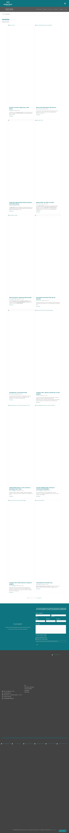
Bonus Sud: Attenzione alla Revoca (46, 107)
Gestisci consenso (62, 830)
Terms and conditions (28, 688)
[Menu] (65, 3)
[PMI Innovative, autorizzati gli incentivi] (21, 255)
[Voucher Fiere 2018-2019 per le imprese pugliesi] (21, 540)
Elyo (66, 9)
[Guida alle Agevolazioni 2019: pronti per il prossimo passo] (21, 160)
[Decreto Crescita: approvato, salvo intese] (21, 65)
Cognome (53, 616)
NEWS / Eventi (38, 9)
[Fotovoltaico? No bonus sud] (48, 540)
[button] (59, 3)
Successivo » (39, 597)
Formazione (55, 9)
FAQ (25, 685)
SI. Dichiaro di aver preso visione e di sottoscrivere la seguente (47, 641)
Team (11, 205)
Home (3, 14)
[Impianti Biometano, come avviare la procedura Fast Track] (21, 445)
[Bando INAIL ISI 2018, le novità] (48, 160)
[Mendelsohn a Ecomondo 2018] (21, 350)
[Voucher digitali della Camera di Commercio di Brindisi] (48, 445)
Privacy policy (26, 690)
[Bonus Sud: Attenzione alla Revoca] (48, 65)
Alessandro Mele (13, 299)
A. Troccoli (39, 108)
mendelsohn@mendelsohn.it (9, 698)
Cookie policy (26, 691)
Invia (37, 644)
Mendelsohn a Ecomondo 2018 (18, 392)
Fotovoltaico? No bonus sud (44, 582)
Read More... (11, 116)
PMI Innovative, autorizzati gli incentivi (20, 297)
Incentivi (49, 9)
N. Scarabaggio (13, 490)
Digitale (45, 9)
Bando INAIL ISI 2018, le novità (45, 202)
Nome (37, 616)
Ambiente (61, 9)
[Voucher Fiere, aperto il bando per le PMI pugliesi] (48, 350)
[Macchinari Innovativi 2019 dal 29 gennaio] (48, 255)
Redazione (12, 110)
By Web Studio (54, 829)
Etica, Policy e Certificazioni (29, 687)
